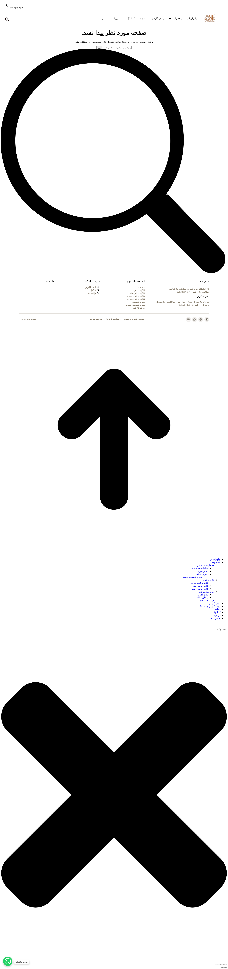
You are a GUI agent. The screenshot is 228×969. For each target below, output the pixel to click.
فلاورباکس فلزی (199, 583)
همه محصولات (207, 600)
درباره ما (216, 615)
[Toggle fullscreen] (219, 964)
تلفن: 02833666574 (187, 291)
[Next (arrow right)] (222, 967)
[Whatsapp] (194, 319)
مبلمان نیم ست (200, 568)
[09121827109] (7, 5)
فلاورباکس (208, 580)
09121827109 (16, 8)
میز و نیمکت (201, 574)
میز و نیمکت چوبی (192, 577)
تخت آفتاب (202, 594)
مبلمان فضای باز (205, 565)
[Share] (222, 964)
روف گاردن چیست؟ (210, 606)
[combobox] (212, 629)
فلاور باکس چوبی (199, 588)
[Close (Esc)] (225, 964)
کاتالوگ (217, 612)
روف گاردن (215, 603)
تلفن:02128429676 (189, 304)
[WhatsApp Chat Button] (7, 961)
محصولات (215, 562)
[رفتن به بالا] (114, 551)
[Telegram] (200, 319)
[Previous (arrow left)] (225, 967)
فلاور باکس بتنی (200, 585)
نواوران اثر (215, 559)
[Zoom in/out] (216, 964)
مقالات (217, 609)
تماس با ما (215, 618)
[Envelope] (188, 319)
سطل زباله (202, 597)
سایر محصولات (206, 591)
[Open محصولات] (170, 18)
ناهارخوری (202, 571)
